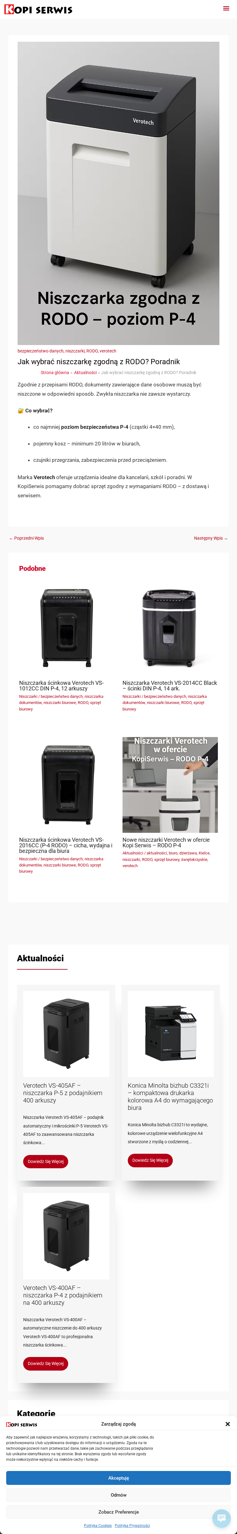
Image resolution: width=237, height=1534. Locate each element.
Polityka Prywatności (132, 1525)
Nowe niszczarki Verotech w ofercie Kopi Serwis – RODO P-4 (166, 843)
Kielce (204, 853)
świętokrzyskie (194, 859)
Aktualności (133, 853)
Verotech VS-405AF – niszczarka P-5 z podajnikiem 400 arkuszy (62, 1093)
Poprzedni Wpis (26, 538)
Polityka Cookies (98, 1525)
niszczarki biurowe (60, 702)
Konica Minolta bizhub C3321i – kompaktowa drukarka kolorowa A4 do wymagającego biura (170, 1096)
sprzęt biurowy (166, 859)
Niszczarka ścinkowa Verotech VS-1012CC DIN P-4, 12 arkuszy (61, 686)
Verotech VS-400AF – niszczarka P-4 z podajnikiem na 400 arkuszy (62, 1295)
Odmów (119, 1495)
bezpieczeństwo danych (41, 350)
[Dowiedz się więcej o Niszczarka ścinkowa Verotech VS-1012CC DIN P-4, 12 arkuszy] (67, 627)
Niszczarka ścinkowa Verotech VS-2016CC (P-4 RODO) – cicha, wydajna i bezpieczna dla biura (65, 845)
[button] (228, 1424)
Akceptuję (118, 1478)
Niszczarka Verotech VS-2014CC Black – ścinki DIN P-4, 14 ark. (170, 686)
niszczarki (75, 350)
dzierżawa (188, 853)
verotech (108, 350)
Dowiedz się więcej (46, 1161)
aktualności (157, 853)
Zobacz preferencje (118, 1512)
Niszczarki (28, 696)
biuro (173, 853)
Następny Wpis (211, 538)
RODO (92, 350)
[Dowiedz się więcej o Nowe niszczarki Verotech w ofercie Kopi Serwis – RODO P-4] (170, 784)
